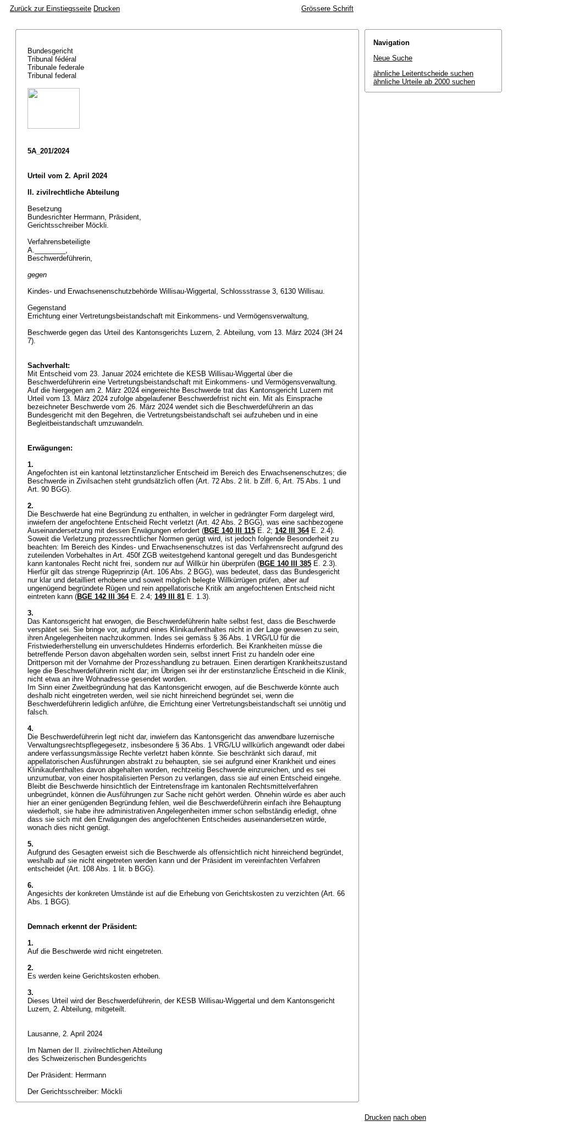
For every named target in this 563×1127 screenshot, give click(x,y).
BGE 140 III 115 (229, 530)
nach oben (409, 1117)
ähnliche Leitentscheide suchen (423, 73)
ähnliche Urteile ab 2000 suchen (424, 82)
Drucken (106, 8)
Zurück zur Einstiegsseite (50, 8)
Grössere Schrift (327, 8)
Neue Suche (392, 58)
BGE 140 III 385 (285, 563)
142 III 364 (292, 530)
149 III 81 (169, 596)
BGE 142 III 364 (103, 596)
